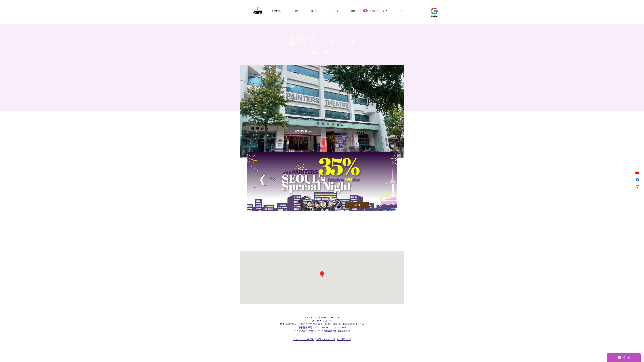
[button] (357, 205)
